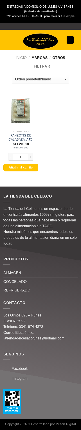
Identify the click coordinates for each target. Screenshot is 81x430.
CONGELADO (15, 282)
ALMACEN (12, 273)
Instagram (18, 378)
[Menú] (9, 40)
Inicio (21, 58)
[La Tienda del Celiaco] (40, 41)
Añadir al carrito (21, 167)
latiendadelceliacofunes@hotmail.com (33, 338)
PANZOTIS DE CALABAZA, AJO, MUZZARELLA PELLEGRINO (21, 141)
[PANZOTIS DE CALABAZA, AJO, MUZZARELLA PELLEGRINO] (20, 110)
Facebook (18, 369)
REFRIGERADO (16, 290)
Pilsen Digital (66, 424)
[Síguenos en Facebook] (36, 26)
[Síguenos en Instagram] (40, 26)
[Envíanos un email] (44, 26)
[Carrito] (70, 40)
